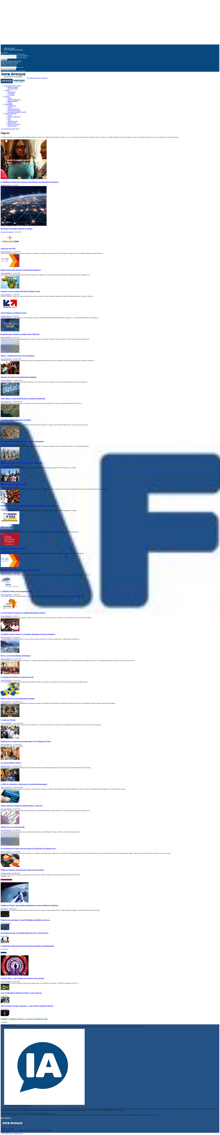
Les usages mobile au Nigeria (11, 763)
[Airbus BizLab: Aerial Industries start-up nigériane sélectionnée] (10, 395)
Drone (9, 119)
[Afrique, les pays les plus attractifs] (10, 823)
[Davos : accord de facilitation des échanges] (10, 652)
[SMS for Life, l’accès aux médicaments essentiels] (10, 695)
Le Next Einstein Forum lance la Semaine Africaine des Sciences (23, 613)
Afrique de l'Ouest (10, 129)
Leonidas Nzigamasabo (7, 232)
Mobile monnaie (12, 123)
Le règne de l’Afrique (8, 720)
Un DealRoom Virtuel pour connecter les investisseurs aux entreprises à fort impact (30, 182)
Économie (3, 952)
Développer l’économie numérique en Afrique (16, 229)
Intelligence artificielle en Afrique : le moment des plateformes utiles (24, 1019)
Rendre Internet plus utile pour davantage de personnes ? (21, 270)
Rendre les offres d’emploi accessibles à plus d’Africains (20, 334)
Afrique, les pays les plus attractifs (12, 827)
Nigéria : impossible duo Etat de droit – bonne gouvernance (22, 463)
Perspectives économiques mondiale (13, 548)
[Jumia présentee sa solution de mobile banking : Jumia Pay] (10, 802)
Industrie (10, 102)
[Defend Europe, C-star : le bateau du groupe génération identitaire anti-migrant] (10, 502)
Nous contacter (6, 1118)
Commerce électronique (14, 116)
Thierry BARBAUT (6, 252)
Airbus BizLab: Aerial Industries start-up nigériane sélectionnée (23, 398)
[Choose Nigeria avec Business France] (10, 309)
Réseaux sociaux (12, 126)
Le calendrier (11, 95)
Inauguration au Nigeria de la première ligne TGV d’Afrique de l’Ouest (26, 741)
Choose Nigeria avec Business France (14, 313)
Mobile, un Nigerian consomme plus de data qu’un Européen (22, 870)
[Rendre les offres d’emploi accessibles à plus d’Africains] (10, 331)
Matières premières (13, 101)
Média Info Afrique (9, 48)
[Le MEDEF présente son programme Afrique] (10, 588)
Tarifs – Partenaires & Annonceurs (13, 49)
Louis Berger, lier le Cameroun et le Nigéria (16, 420)
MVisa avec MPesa (7, 527)
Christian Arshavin (6, 316)
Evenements (11, 93)
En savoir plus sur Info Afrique (12, 85)
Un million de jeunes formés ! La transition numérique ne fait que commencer (28, 634)
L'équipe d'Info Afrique (7, 444)
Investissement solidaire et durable (17, 112)
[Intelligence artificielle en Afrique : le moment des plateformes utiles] (5, 1015)
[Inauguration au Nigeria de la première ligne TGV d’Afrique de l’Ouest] (10, 738)
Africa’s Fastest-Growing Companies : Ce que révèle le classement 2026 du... (27, 1006)
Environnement (12, 106)
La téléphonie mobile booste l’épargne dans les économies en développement (27, 946)
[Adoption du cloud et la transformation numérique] (10, 373)
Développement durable (14, 110)
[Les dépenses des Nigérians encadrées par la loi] (10, 673)
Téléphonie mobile (13, 121)
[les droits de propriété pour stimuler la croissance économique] (10, 438)
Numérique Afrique (6, 879)
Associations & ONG (13, 109)
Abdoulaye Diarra (5, 185)
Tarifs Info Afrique (13, 89)
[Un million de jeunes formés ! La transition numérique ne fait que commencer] (10, 631)
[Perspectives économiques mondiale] (10, 545)
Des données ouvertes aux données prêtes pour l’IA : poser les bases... (25, 933)
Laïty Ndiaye (4, 908)
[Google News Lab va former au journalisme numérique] (10, 566)
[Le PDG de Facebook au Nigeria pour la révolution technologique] (10, 781)
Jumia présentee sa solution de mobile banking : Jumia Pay (22, 806)
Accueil (3, 129)
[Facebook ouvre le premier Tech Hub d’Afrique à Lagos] (10, 288)
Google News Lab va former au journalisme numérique (20, 570)
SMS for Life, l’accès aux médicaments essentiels (17, 698)
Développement (8, 104)
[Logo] (7, 82)
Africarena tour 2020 (8, 248)
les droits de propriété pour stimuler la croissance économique (22, 441)
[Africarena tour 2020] (10, 245)
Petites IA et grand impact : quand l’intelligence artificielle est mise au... (25, 920)
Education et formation (14, 124)
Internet (10, 115)
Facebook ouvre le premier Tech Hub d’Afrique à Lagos (20, 291)
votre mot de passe (22, 57)
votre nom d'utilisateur (23, 56)
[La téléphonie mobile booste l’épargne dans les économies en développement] (5, 942)
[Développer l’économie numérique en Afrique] (24, 225)
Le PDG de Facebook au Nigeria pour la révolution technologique (24, 784)
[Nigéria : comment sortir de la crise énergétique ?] (10, 352)
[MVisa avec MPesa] (10, 523)
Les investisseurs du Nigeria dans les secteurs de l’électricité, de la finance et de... (28, 848)
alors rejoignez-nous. (152, 1115)
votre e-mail (20, 67)
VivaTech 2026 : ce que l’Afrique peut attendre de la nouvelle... (23, 978)
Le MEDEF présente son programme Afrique (16, 591)
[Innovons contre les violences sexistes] (10, 481)
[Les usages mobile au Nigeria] (10, 759)
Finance (10, 98)
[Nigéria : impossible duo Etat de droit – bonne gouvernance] (10, 459)
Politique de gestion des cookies (9, 62)
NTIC (9, 118)
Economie (7, 96)
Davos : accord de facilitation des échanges (16, 656)
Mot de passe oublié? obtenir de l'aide (11, 61)
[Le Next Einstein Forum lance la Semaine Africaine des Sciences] (10, 609)
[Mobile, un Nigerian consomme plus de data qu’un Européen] (10, 866)
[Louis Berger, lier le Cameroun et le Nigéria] (10, 416)
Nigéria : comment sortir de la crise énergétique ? (18, 356)
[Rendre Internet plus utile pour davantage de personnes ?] (10, 266)
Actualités (7, 90)
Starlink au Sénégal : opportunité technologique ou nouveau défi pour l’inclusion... (30, 905)
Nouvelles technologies (14, 99)
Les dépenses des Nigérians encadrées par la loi (17, 677)
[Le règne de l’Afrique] (10, 716)
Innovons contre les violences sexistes (13, 484)
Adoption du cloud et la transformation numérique (19, 377)
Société (10, 107)
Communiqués (11, 92)
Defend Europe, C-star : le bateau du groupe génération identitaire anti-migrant (29, 506)
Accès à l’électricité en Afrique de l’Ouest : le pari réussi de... (21, 993)
